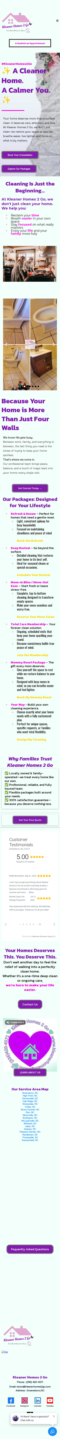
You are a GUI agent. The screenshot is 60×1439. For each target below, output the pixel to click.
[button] (57, 20)
